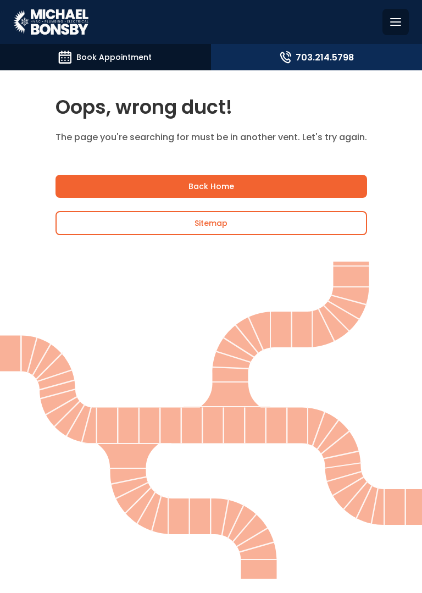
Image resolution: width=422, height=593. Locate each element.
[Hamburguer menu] (395, 22)
